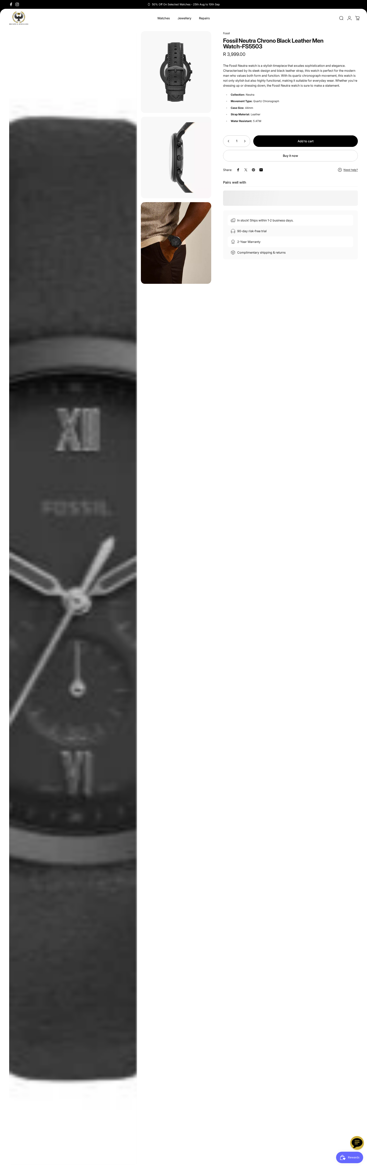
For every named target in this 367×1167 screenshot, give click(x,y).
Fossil (226, 33)
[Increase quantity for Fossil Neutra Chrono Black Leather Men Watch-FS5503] (245, 141)
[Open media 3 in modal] (176, 157)
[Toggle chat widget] (357, 1143)
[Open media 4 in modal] (176, 243)
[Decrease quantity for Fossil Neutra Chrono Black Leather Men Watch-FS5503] (227, 141)
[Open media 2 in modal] (176, 72)
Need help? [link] (350, 170)
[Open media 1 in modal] (73, 598)
